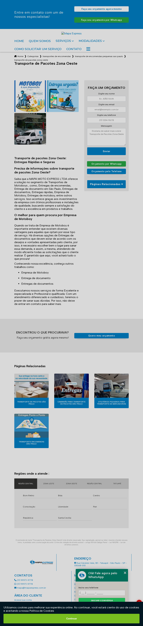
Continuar (71, 618)
